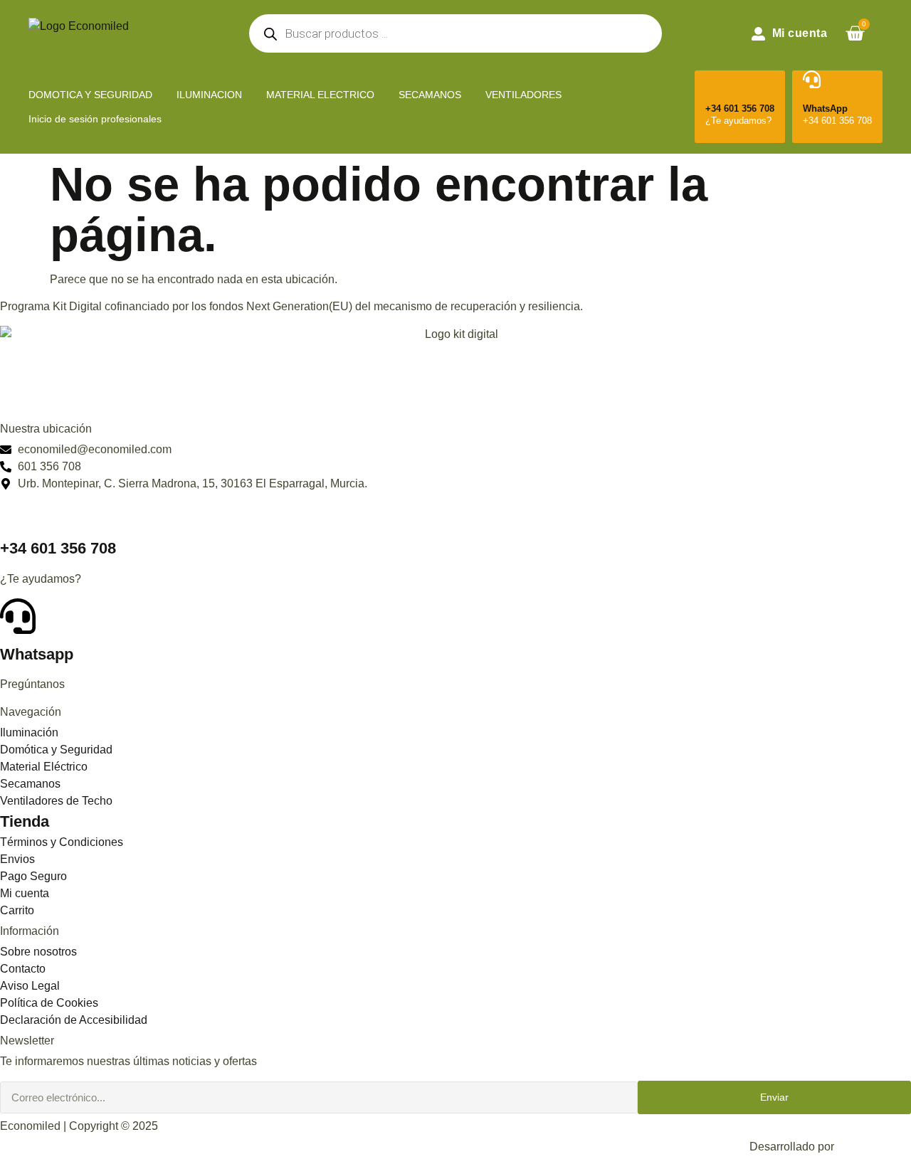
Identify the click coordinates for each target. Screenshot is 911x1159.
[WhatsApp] (812, 79)
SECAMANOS (430, 94)
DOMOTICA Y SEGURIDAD (90, 94)
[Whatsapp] (18, 616)
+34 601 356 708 (739, 108)
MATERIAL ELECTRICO (320, 94)
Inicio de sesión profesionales (95, 119)
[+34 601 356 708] (714, 79)
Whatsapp (36, 654)
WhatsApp (825, 108)
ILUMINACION (209, 94)
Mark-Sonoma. (874, 1147)
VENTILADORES (523, 94)
